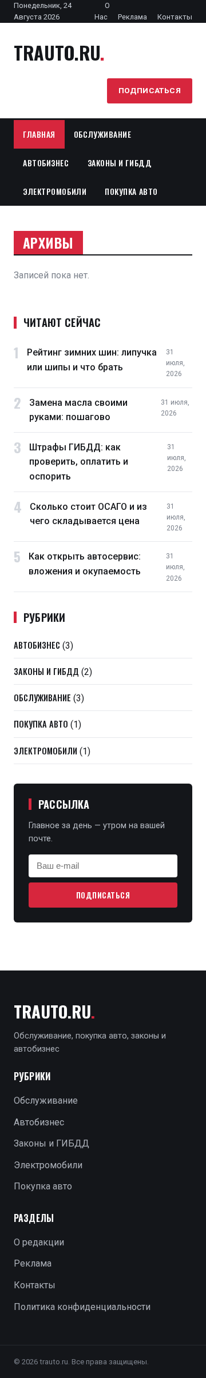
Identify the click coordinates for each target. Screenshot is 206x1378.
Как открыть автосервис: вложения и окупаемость (85, 564)
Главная (39, 134)
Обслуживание (103, 134)
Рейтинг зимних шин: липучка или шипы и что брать (92, 360)
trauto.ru (59, 52)
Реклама (132, 17)
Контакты (174, 17)
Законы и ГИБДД (120, 163)
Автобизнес (46, 163)
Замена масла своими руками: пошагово (78, 410)
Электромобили (54, 191)
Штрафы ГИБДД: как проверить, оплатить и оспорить (78, 462)
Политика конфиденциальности (82, 1306)
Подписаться (149, 90)
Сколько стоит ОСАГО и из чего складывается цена (88, 514)
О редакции (39, 1242)
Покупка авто (131, 191)
